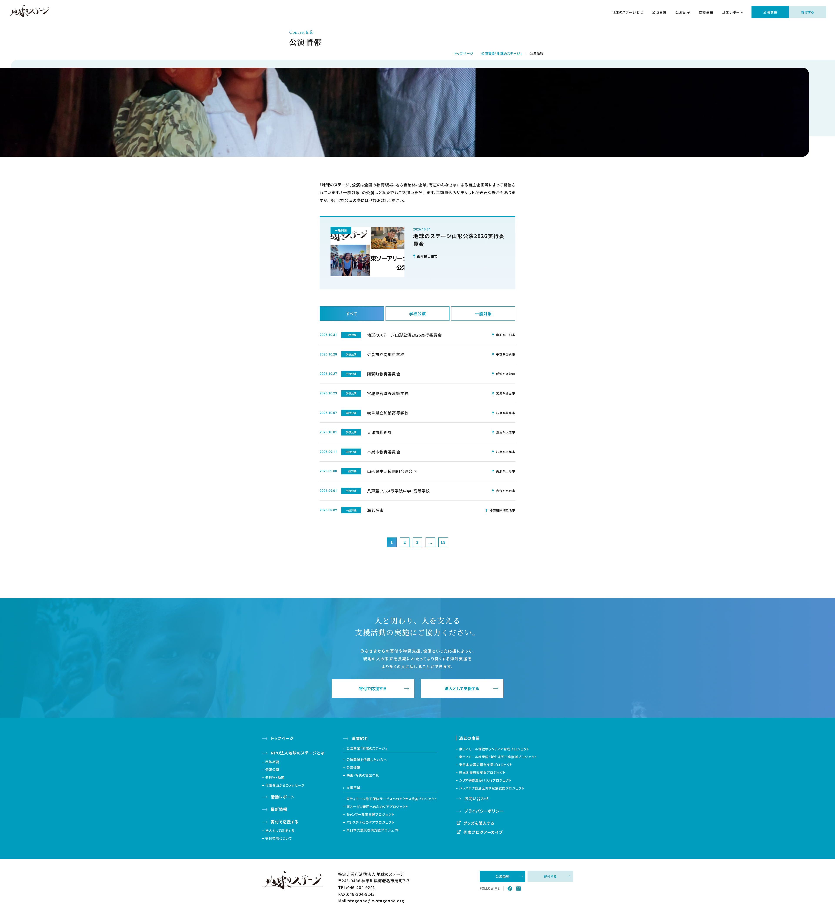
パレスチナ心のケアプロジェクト (370, 822)
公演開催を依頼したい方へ (366, 759)
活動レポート (732, 12)
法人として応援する (279, 830)
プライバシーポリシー (483, 811)
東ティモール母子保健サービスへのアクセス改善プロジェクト (391, 798)
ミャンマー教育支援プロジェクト (370, 814)
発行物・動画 (274, 777)
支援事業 (706, 12)
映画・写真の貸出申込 (362, 775)
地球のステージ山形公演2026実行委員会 (404, 335)
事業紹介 (360, 738)
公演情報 (353, 767)
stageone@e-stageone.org (376, 900)
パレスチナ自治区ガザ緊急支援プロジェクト (491, 788)
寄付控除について (278, 838)
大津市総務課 (379, 432)
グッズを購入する (479, 823)
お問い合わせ (476, 798)
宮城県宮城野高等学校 (388, 393)
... (430, 542)
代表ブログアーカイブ (483, 832)
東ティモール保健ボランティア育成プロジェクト (494, 749)
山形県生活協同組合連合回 (392, 471)
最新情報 (279, 809)
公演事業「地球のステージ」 (501, 53)
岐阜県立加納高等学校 (388, 412)
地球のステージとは (627, 12)
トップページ (463, 53)
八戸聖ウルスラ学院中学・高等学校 (398, 491)
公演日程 (682, 12)
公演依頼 (770, 12)
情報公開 (272, 769)
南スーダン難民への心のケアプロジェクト (377, 806)
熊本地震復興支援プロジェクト (482, 772)
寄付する (807, 12)
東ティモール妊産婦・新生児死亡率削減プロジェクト (498, 756)
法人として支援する (462, 688)
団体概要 (272, 761)
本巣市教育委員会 (383, 452)
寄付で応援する (373, 688)
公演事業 (659, 12)
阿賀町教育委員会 (383, 374)
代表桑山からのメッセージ (285, 785)
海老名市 (375, 510)
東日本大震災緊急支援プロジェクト (485, 764)
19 (443, 542)
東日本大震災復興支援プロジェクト (373, 830)
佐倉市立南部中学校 (385, 354)
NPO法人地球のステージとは (297, 753)
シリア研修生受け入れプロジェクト (485, 780)
